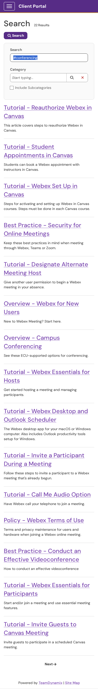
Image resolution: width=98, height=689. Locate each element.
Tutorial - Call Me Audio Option (47, 494)
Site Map (72, 683)
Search (16, 49)
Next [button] (49, 664)
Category (18, 69)
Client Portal (32, 6)
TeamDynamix (50, 683)
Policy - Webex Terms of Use (44, 520)
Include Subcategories (33, 87)
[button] (71, 77)
